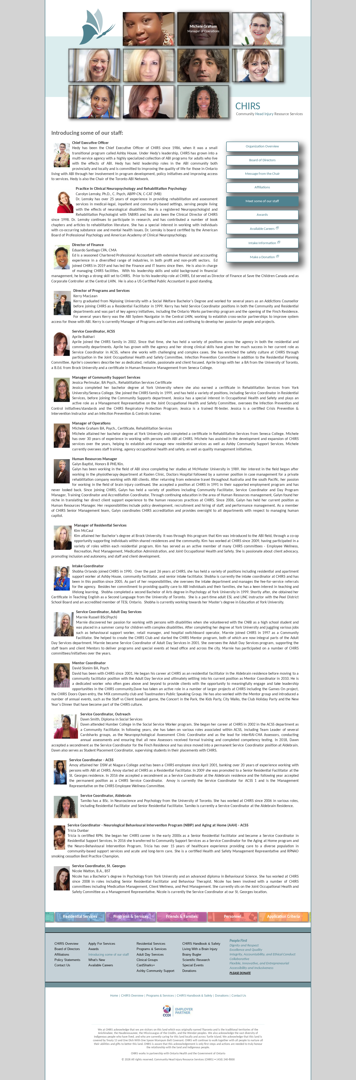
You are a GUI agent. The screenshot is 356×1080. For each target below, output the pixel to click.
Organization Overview (262, 146)
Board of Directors (262, 160)
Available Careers (262, 229)
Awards (262, 215)
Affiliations (262, 187)
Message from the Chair (262, 174)
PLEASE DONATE (240, 973)
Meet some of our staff (262, 201)
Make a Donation (262, 257)
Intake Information (262, 243)
